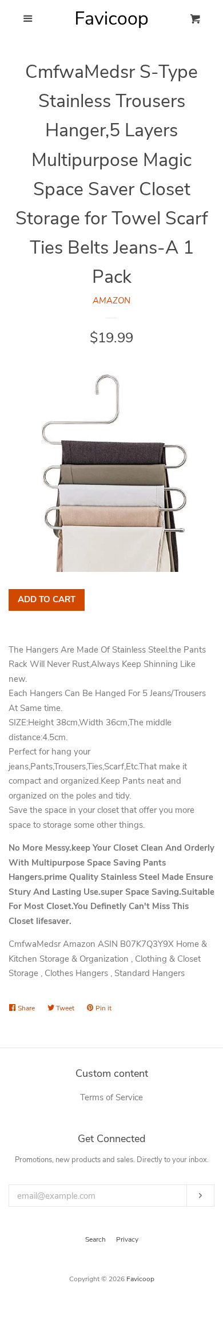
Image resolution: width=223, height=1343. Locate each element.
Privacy (127, 1239)
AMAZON (111, 300)
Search (95, 1239)
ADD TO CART (46, 599)
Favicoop (140, 1278)
